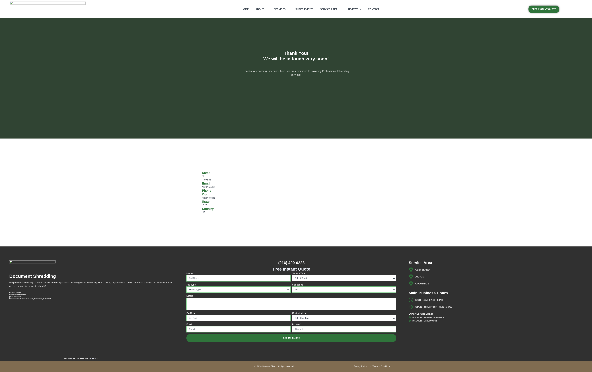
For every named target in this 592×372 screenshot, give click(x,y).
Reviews (352, 9)
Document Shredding (32, 276)
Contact (373, 9)
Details (189, 295)
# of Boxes (297, 284)
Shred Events (304, 9)
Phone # (296, 324)
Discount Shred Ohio (80, 358)
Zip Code (190, 313)
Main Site (67, 358)
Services (280, 9)
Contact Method (300, 313)
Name (189, 273)
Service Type (298, 273)
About (259, 9)
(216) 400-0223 (291, 263)
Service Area (328, 9)
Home (245, 9)
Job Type (191, 284)
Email (189, 324)
